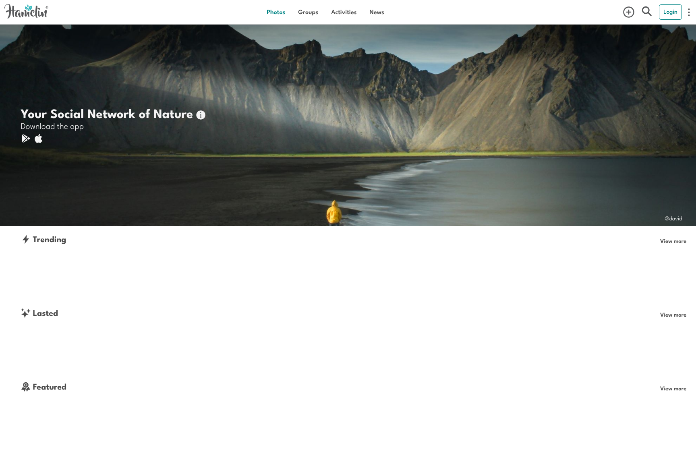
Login (670, 11)
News (376, 12)
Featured (48, 387)
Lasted (44, 313)
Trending (48, 239)
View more (673, 241)
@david (673, 218)
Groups (308, 12)
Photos (276, 12)
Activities (343, 12)
